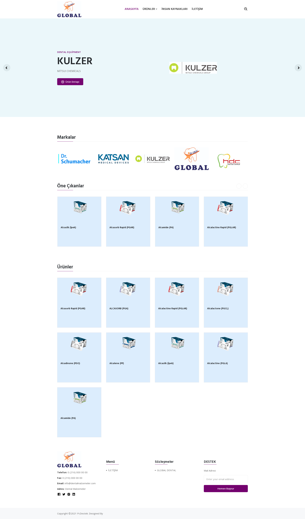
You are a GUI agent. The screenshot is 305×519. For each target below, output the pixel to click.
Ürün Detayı (59, 81)
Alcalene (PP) (116, 363)
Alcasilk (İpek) (166, 363)
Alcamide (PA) (117, 227)
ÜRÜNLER (149, 9)
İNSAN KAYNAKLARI (175, 9)
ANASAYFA (132, 9)
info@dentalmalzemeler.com (80, 483)
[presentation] (6, 67)
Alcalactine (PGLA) (217, 227)
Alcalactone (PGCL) (218, 308)
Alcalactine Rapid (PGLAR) (172, 227)
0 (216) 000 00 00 (78, 472)
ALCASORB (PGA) (118, 308)
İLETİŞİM (197, 9)
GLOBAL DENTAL (166, 470)
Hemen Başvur (225, 488)
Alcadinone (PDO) (70, 363)
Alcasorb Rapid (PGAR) (73, 227)
